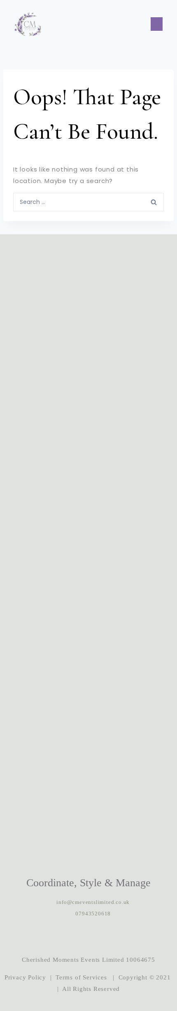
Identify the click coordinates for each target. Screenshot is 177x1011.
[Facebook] (88, 937)
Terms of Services (81, 977)
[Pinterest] (114, 937)
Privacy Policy (25, 977)
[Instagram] (63, 937)
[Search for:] (88, 201)
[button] (157, 24)
